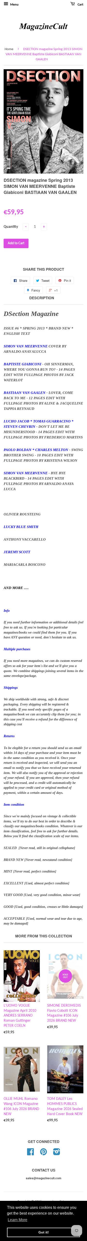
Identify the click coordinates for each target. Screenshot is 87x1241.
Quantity (11, 227)
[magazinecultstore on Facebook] (30, 1153)
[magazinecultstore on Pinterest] (43, 1153)
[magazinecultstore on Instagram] (56, 1153)
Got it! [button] (43, 1232)
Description (41, 297)
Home (9, 49)
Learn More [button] (17, 1220)
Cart (80, 5)
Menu (14, 5)
